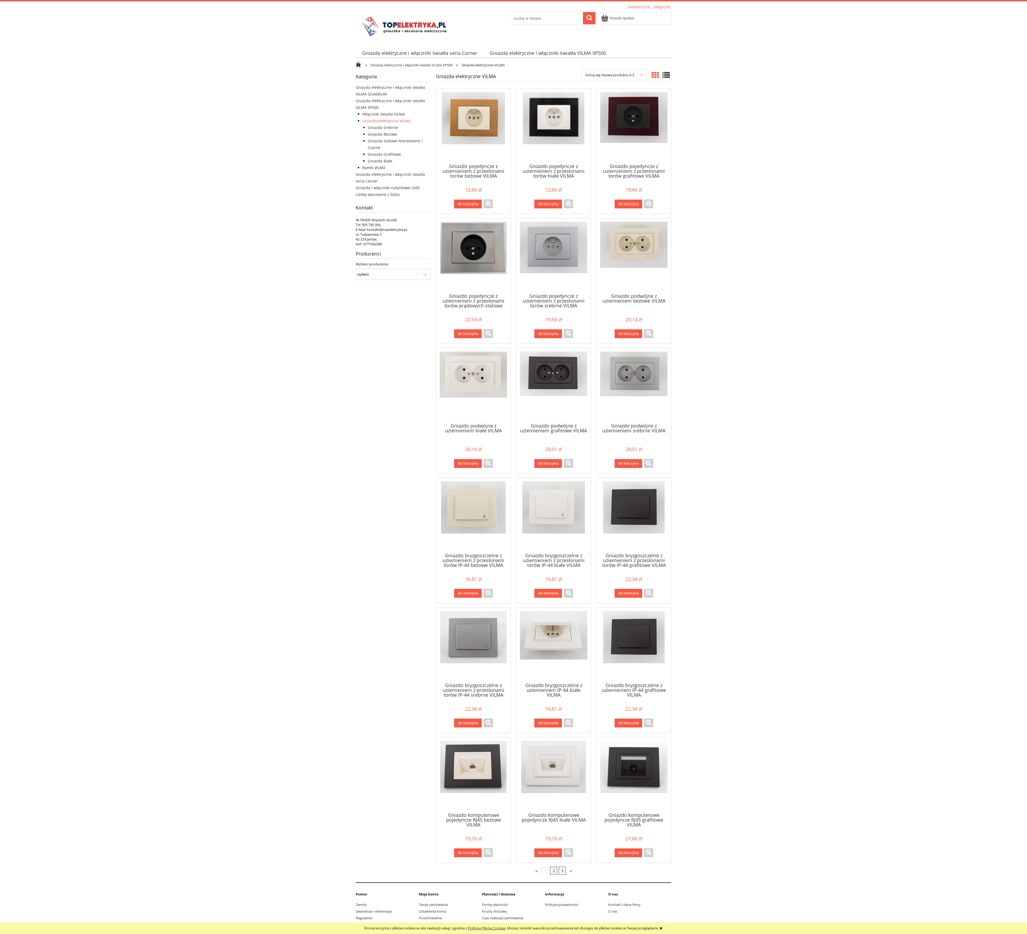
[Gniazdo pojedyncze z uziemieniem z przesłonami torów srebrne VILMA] (553, 255)
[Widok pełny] (666, 75)
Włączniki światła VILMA (383, 114)
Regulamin (364, 918)
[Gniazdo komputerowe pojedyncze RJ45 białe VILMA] (553, 774)
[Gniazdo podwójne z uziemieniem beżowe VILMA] (634, 255)
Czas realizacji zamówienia (502, 918)
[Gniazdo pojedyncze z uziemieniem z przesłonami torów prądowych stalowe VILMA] (473, 255)
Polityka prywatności (561, 904)
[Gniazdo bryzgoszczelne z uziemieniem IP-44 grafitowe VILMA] (634, 644)
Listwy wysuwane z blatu (378, 194)
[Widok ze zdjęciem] (655, 75)
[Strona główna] (406, 26)
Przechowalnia (430, 918)
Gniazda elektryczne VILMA (386, 120)
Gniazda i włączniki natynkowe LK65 (388, 187)
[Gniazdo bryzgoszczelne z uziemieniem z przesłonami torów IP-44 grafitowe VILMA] (634, 514)
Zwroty (361, 904)
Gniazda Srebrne (383, 127)
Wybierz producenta (372, 264)
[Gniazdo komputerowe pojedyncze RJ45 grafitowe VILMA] (634, 774)
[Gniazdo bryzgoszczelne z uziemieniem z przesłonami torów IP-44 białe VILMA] (553, 514)
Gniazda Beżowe (382, 134)
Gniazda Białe (380, 160)
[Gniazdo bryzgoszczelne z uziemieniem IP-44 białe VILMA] (553, 644)
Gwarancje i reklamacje (374, 911)
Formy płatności (495, 904)
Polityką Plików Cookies (486, 928)
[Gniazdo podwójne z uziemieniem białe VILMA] (473, 385)
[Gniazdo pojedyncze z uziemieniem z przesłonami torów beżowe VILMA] (473, 125)
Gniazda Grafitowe (384, 154)
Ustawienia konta (432, 911)
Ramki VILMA (373, 167)
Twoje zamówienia (433, 904)
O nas (612, 911)
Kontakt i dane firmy (624, 904)
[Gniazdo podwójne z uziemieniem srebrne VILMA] (634, 385)
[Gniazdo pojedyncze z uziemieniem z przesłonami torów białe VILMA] (553, 125)
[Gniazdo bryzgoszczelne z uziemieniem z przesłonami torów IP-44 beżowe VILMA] (473, 514)
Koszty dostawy (494, 911)
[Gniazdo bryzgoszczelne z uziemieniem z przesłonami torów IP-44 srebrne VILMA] (473, 644)
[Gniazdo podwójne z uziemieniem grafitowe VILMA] (553, 385)
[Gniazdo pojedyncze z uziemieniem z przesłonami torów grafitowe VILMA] (634, 125)
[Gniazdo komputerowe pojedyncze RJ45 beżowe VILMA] (473, 774)
